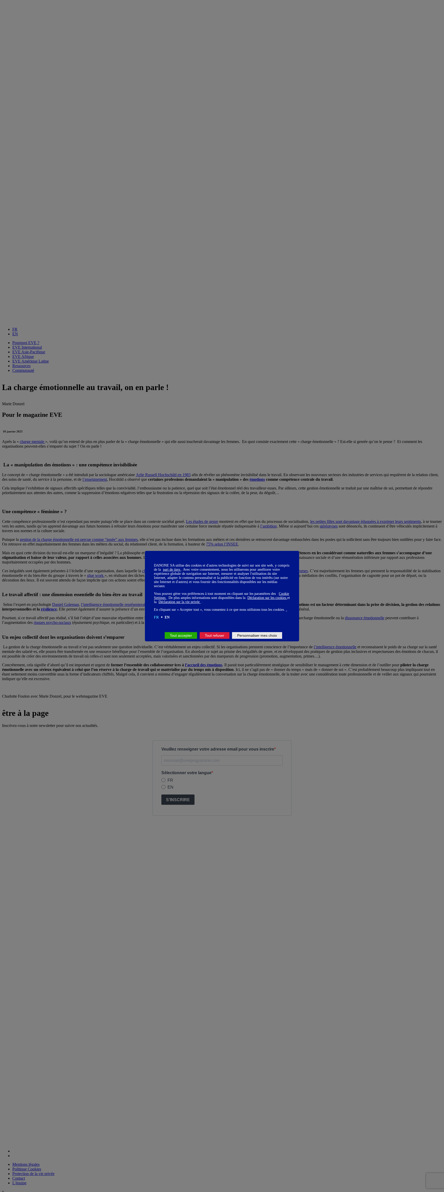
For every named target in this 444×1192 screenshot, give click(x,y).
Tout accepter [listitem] (181, 635)
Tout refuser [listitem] (214, 635)
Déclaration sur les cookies (267, 598)
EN (167, 617)
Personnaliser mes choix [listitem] (257, 635)
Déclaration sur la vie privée (180, 602)
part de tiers (172, 569)
